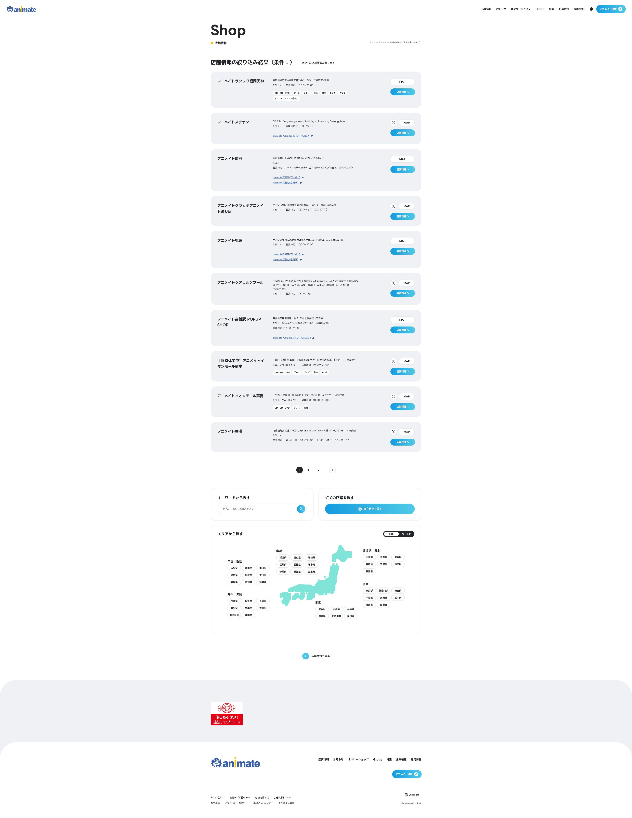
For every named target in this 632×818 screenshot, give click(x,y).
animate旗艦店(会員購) (285, 182)
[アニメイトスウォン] (316, 128)
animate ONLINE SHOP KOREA (291, 136)
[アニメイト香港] (316, 437)
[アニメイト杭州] (316, 249)
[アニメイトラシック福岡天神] (316, 90)
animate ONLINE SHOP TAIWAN (292, 338)
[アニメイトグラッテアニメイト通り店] (316, 211)
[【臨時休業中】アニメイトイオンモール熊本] (316, 366)
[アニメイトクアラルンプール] (316, 289)
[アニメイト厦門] (316, 170)
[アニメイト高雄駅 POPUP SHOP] (316, 328)
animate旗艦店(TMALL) (286, 177)
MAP (402, 82)
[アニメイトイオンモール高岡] (316, 401)
